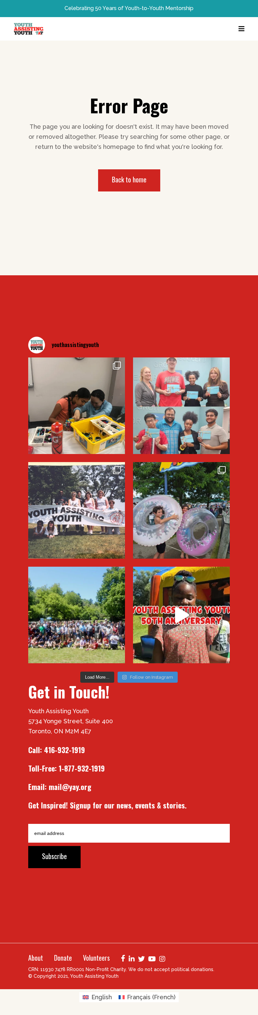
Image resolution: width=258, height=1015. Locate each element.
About (35, 958)
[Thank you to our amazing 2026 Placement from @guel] (181, 405)
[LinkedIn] (132, 958)
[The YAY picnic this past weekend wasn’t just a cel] (181, 615)
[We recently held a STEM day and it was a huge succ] (76, 405)
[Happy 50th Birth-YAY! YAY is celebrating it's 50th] (76, 510)
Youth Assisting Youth (94, 976)
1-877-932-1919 (82, 768)
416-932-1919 (64, 749)
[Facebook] (123, 958)
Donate (63, 958)
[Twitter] (141, 958)
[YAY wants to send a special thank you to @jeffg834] (76, 615)
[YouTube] (152, 958)
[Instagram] (162, 958)
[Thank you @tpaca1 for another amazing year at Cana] (181, 510)
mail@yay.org (70, 786)
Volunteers (96, 958)
